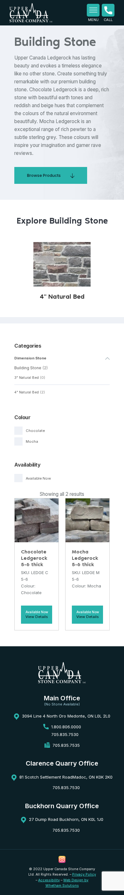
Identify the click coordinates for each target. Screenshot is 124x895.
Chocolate (35, 430)
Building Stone (27, 367)
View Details (36, 616)
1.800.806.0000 (66, 726)
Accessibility (49, 880)
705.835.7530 (65, 734)
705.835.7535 (66, 745)
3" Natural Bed (26, 378)
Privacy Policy (84, 874)
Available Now (38, 478)
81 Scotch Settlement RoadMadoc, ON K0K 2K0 (66, 777)
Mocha (32, 441)
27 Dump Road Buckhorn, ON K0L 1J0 (66, 819)
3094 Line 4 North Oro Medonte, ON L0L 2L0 (66, 715)
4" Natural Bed (26, 392)
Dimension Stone (30, 358)
